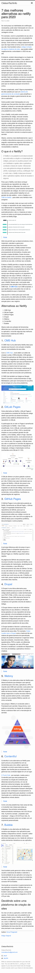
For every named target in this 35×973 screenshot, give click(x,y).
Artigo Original (6, 936)
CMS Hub (10, 340)
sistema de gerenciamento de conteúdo (14, 93)
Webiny (8, 676)
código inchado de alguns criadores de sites (16, 48)
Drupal (8, 584)
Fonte (5, 237)
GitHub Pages (12, 499)
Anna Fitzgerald (12, 932)
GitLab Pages (12, 407)
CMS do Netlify (6, 197)
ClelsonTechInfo (9, 3)
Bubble (8, 825)
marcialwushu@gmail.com (9, 952)
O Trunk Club (5, 775)
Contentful (10, 756)
